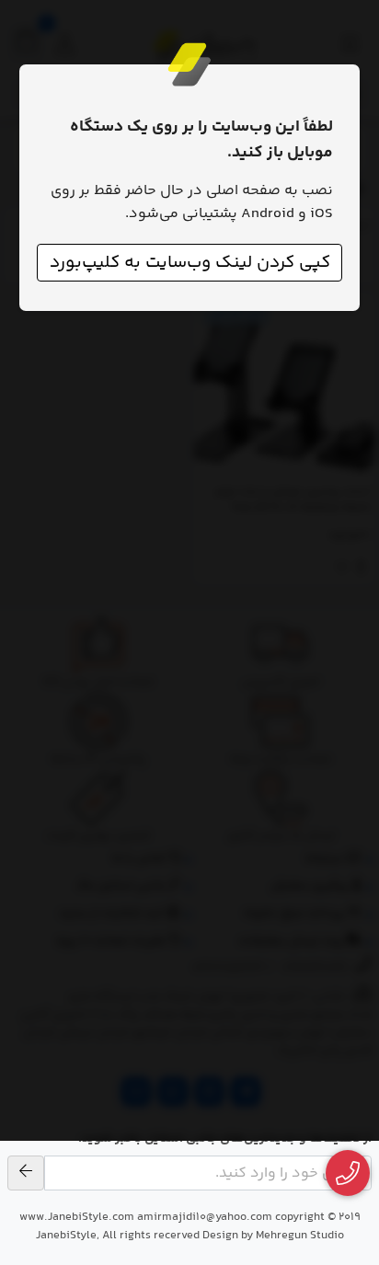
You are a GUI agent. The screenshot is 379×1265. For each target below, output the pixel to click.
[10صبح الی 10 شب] (348, 1173)
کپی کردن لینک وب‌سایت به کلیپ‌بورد (190, 262)
